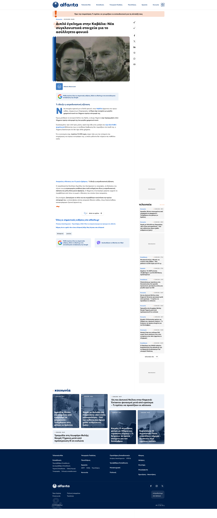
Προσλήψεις (96, 468)
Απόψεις (141, 460)
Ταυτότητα (70, 496)
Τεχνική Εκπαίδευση (59, 468)
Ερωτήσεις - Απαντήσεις (147, 474)
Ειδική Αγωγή (71, 468)
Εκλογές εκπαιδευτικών (69, 471)
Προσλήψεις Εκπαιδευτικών (120, 455)
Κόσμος (141, 455)
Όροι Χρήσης (57, 493)
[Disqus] (94, 275)
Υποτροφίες (56, 471)
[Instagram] (157, 486)
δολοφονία (60, 233)
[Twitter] (134, 41)
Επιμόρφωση (143, 470)
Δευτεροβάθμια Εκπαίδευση (61, 466)
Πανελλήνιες (132, 5)
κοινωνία (63, 390)
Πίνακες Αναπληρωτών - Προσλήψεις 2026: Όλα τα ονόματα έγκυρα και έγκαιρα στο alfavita (85, 224)
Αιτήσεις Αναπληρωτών (117, 458)
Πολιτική (113, 472)
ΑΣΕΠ (83, 468)
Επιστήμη (141, 465)
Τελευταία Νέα (86, 5)
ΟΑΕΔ (88, 468)
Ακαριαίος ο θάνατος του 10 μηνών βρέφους (71, 181)
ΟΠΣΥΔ (128, 458)
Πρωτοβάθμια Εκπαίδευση (61, 463)
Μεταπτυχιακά (115, 468)
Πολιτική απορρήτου (73, 493)
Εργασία (144, 5)
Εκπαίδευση (100, 5)
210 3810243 (157, 496)
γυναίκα (68, 233)
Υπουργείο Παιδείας (116, 5)
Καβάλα (100, 109)
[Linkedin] (134, 47)
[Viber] (134, 53)
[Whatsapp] (134, 59)
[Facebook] (134, 36)
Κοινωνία (156, 5)
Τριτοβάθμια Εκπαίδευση (119, 463)
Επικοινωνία (56, 496)
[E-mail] (134, 64)
